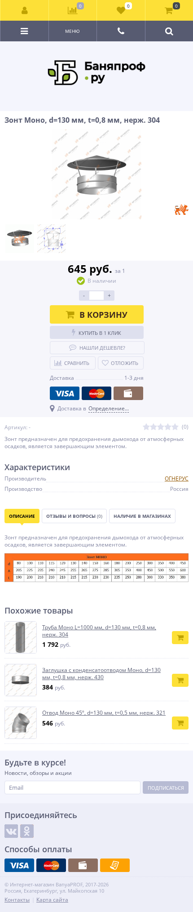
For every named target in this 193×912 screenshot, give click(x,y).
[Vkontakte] (11, 831)
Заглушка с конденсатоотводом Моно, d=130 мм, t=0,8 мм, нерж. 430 (101, 674)
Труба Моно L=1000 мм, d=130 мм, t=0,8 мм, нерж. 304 (99, 631)
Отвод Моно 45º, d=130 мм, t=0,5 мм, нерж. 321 (104, 712)
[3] (160, 427)
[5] (175, 427)
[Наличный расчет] (128, 393)
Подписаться (166, 787)
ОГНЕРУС (177, 478)
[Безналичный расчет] (115, 865)
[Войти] (24, 10)
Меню (72, 31)
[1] (146, 427)
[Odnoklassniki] (27, 831)
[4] (167, 427)
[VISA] (64, 393)
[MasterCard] (96, 393)
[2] (153, 427)
